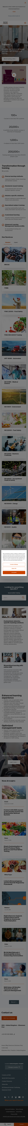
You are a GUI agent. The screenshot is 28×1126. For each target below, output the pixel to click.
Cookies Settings (14, 564)
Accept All (14, 572)
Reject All (14, 568)
